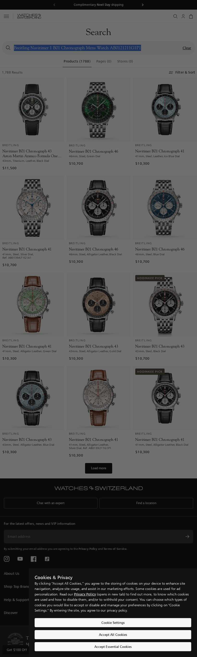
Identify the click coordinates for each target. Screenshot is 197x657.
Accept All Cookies (113, 634)
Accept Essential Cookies (113, 646)
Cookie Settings (113, 622)
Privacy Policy (85, 594)
